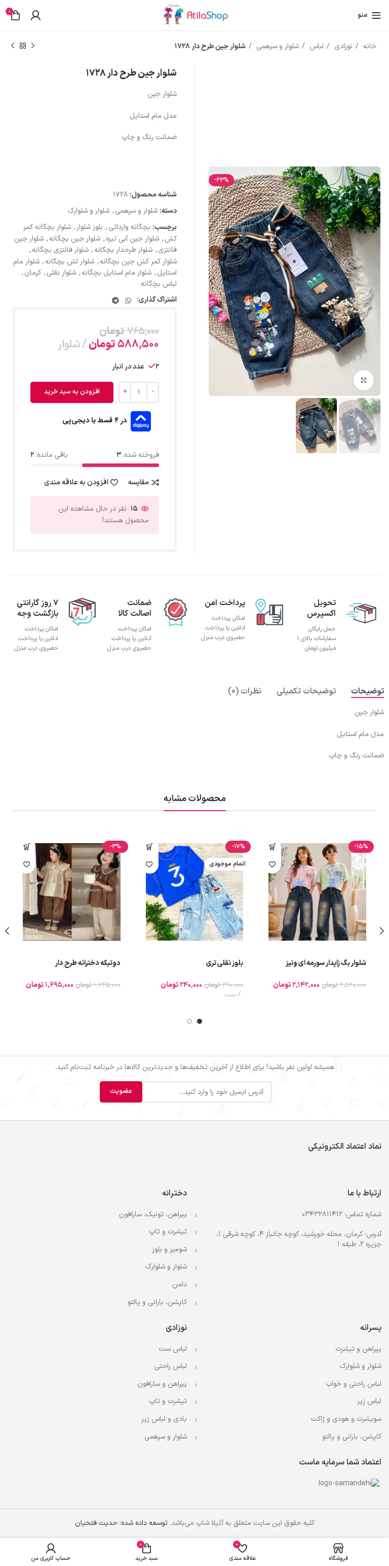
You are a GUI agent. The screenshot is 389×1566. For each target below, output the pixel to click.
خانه (368, 46)
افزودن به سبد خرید (72, 392)
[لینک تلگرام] (115, 300)
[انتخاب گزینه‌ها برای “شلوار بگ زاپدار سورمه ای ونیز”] (272, 847)
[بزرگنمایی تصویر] (364, 380)
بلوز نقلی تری (224, 963)
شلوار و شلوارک (88, 211)
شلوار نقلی (61, 273)
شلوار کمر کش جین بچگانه (138, 261)
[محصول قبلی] (33, 46)
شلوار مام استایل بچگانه (116, 273)
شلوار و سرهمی (276, 46)
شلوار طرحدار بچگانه (123, 250)
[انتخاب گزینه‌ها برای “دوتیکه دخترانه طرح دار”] (26, 847)
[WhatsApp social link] (128, 300)
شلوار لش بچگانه (69, 261)
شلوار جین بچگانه (74, 239)
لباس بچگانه (159, 284)
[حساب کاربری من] (35, 15)
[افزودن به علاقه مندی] (272, 865)
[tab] (367, 691)
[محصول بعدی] (13, 46)
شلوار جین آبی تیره (132, 239)
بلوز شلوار (89, 227)
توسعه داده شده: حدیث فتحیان (121, 1523)
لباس (315, 46)
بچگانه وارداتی (129, 227)
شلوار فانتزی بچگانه (60, 250)
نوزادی (342, 46)
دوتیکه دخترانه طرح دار (88, 963)
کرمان (32, 273)
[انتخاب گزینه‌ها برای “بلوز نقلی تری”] (150, 847)
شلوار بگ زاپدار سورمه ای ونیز (326, 963)
